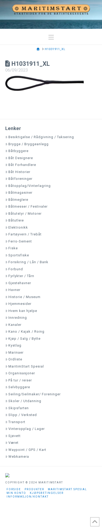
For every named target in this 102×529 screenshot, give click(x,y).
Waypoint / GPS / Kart (27, 450)
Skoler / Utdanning (24, 401)
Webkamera (18, 456)
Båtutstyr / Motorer (25, 213)
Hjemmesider (19, 304)
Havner (14, 290)
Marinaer (16, 352)
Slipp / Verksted (22, 415)
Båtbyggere (18, 151)
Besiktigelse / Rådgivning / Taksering (41, 137)
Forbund (15, 269)
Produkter (34, 489)
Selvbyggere (19, 387)
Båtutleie (16, 220)
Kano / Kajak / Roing (26, 331)
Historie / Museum (24, 297)
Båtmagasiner (20, 193)
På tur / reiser (20, 380)
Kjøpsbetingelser (47, 493)
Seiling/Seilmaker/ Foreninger (34, 394)
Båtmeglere (18, 200)
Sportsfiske (18, 255)
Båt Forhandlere (22, 165)
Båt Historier (19, 172)
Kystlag (14, 345)
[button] (51, 37)
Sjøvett (14, 436)
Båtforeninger (20, 179)
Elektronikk (18, 227)
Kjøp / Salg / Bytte (24, 339)
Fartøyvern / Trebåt (25, 234)
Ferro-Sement (20, 241)
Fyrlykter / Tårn (21, 276)
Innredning (17, 318)
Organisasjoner (21, 373)
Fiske (13, 248)
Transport (16, 422)
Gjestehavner (19, 283)
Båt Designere (20, 158)
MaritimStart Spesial (26, 366)
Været (13, 443)
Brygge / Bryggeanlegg (28, 144)
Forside (14, 489)
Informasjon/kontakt (28, 496)
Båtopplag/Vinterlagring (29, 186)
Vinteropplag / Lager (26, 429)
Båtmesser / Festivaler (28, 206)
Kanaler (14, 325)
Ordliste (15, 359)
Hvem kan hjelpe (22, 311)
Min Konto (16, 493)
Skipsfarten (18, 408)
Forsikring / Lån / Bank (28, 262)
